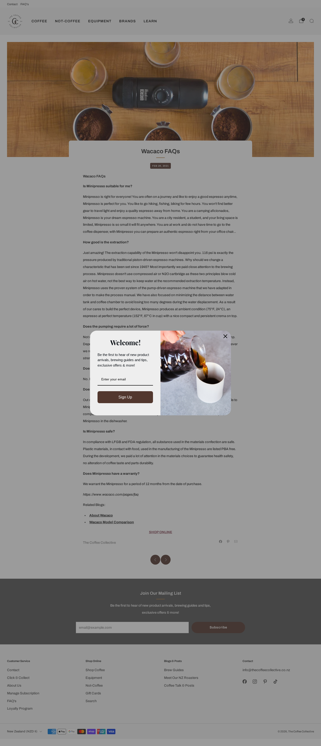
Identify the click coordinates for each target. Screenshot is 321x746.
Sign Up (125, 397)
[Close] (225, 336)
